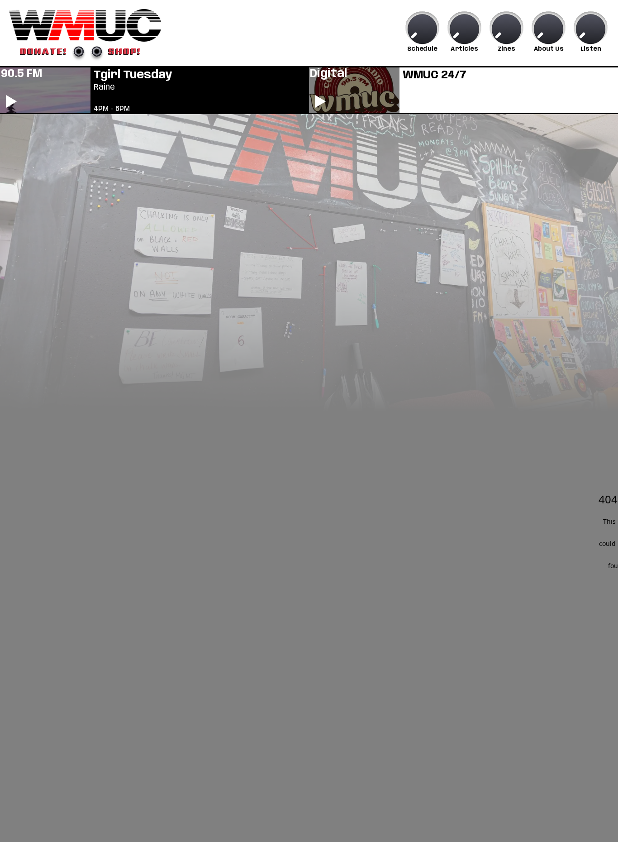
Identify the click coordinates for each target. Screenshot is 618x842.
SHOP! (124, 51)
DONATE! (43, 51)
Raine (104, 87)
